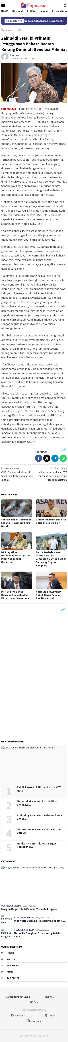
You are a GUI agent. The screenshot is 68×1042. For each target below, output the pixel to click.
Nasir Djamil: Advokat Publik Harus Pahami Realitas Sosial (48, 595)
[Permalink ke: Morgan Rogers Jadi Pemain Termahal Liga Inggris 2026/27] (34, 884)
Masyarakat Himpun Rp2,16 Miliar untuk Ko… (37, 803)
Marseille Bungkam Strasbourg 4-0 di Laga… (37, 935)
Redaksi (50, 996)
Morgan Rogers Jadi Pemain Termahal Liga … (29, 909)
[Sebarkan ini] (38, 458)
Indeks (34, 1002)
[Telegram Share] (55, 458)
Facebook (20, 1015)
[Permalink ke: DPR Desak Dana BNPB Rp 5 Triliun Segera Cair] (51, 508)
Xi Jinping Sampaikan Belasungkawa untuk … (39, 817)
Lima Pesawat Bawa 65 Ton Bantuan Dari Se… (39, 831)
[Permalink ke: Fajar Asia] (5, 56)
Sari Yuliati (13, 965)
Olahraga (6, 906)
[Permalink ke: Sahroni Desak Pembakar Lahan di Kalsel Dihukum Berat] (16, 508)
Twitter (51, 1015)
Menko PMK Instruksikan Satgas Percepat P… (36, 845)
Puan (10, 972)
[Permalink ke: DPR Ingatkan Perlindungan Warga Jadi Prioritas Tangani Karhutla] (16, 541)
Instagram (36, 1021)
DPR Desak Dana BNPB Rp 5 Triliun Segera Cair (51, 521)
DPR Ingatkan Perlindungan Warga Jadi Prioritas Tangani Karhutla (16, 557)
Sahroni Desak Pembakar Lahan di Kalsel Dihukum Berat (16, 523)
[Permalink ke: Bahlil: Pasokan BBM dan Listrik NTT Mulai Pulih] (34, 764)
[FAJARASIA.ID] (34, 5)
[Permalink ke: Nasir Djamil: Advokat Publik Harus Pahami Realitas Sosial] (51, 580)
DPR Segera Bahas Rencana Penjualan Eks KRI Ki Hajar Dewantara (15, 595)
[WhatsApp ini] (63, 458)
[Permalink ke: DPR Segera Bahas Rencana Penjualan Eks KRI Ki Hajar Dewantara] (16, 580)
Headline (16, 906)
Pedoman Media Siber (17, 996)
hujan (10, 953)
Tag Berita (13, 978)
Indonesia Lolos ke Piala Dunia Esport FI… (40, 920)
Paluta (11, 959)
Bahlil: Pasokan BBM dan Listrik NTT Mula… (39, 789)
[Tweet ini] (46, 458)
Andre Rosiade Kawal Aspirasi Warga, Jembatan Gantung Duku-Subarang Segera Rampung (51, 559)
